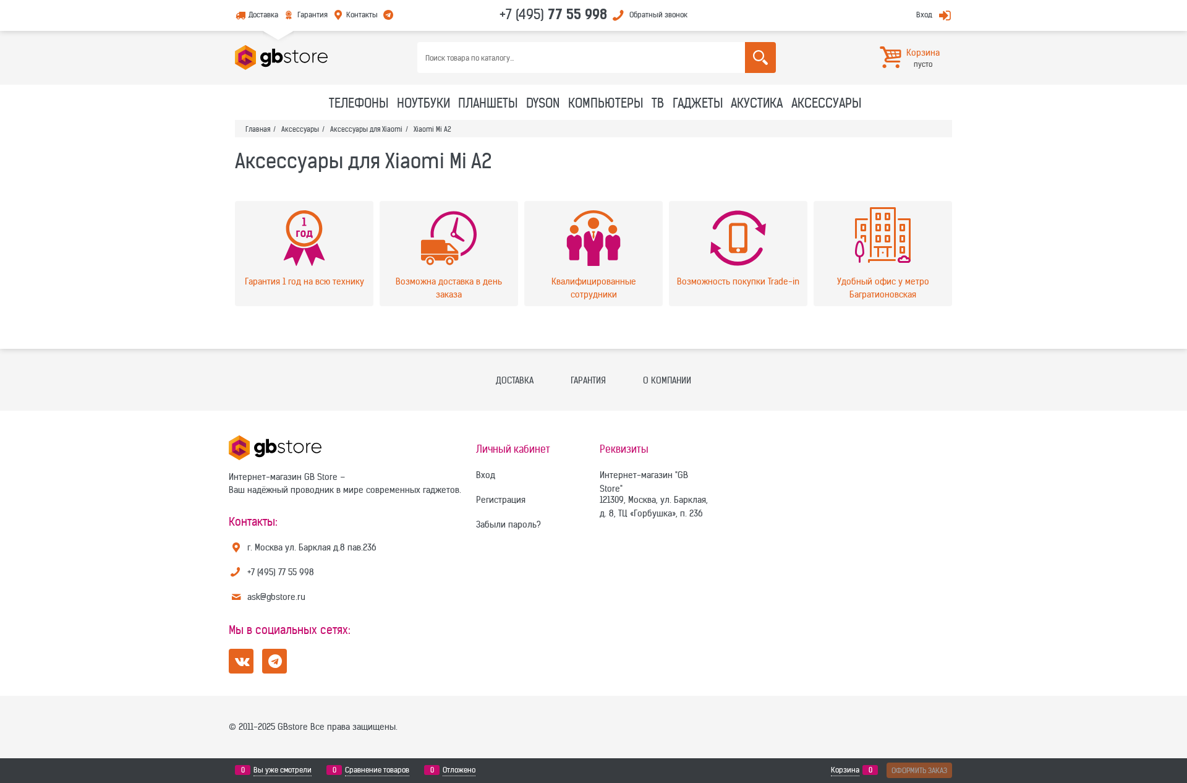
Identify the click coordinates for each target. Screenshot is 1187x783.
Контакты (362, 14)
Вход (924, 14)
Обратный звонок (658, 14)
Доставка (263, 14)
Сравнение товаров (377, 769)
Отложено (459, 769)
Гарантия (312, 14)
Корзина (845, 769)
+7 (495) (553, 14)
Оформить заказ (919, 770)
